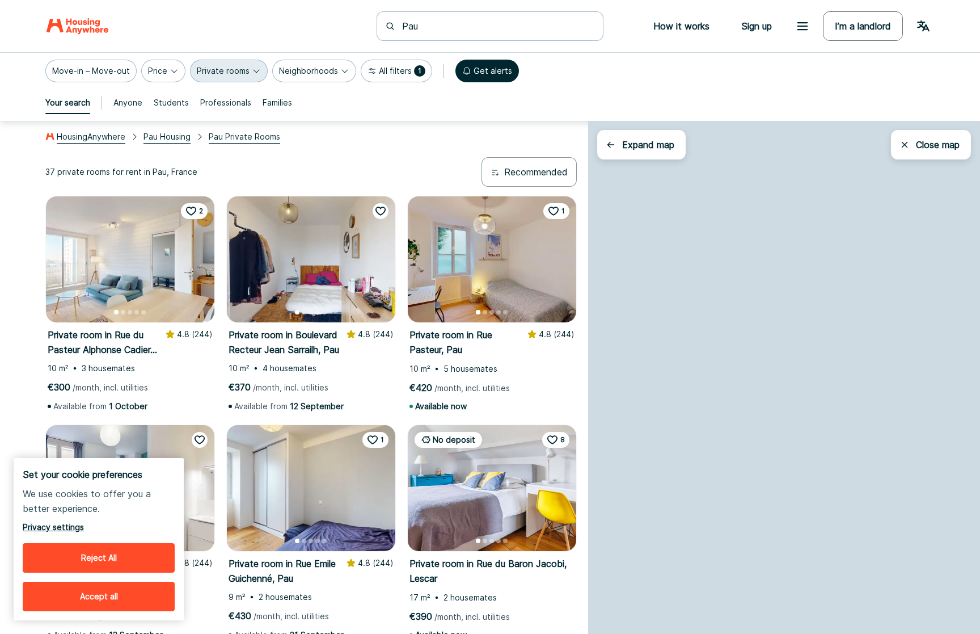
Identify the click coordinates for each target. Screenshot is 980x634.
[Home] (77, 26)
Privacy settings (53, 527)
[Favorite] (380, 211)
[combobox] (496, 26)
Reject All (99, 557)
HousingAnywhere (91, 136)
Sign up (756, 26)
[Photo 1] (116, 312)
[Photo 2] (123, 312)
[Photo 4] (136, 312)
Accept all (99, 596)
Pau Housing (167, 136)
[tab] (67, 102)
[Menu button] (802, 26)
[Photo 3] (129, 312)
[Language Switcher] (923, 26)
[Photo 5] (143, 312)
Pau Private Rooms (244, 136)
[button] (91, 71)
